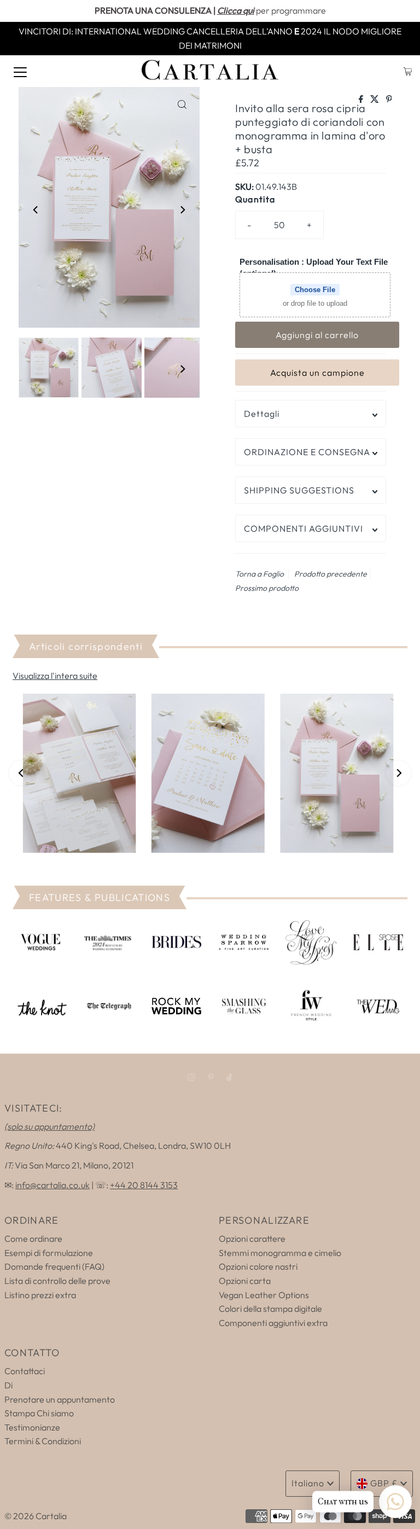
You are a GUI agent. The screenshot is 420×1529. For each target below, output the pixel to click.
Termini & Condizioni (42, 1440)
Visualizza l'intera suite (55, 675)
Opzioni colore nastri (258, 1266)
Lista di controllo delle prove (57, 1280)
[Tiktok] (229, 1077)
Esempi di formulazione (48, 1252)
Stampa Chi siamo (39, 1413)
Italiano (307, 1483)
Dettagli (261, 413)
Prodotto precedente (330, 574)
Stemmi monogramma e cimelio (280, 1252)
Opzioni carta (245, 1280)
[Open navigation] (20, 71)
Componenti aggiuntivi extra (273, 1322)
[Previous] (36, 209)
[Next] (182, 209)
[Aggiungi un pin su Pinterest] (389, 99)
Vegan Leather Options (264, 1294)
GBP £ (384, 1483)
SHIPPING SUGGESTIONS (299, 490)
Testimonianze (32, 1427)
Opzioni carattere (252, 1238)
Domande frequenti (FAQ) (54, 1266)
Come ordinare (33, 1238)
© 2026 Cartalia (35, 1515)
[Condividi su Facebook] (362, 99)
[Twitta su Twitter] (375, 99)
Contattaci (24, 1370)
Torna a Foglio (259, 574)
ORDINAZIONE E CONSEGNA (307, 451)
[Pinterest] (211, 1077)
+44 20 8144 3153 (144, 1184)
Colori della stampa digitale (270, 1308)
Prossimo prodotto (267, 588)
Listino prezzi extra (40, 1294)
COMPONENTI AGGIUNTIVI (303, 528)
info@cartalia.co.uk (52, 1184)
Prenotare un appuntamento (59, 1399)
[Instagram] (191, 1077)
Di (8, 1385)
